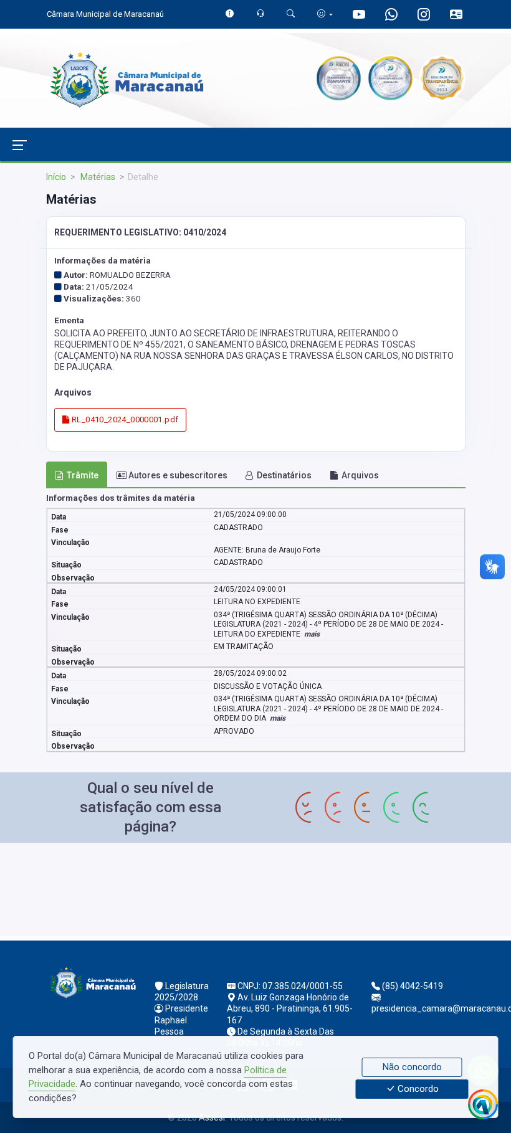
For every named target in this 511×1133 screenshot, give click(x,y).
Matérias (97, 177)
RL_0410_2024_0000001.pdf (124, 419)
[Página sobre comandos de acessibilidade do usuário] (325, 14)
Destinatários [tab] (284, 475)
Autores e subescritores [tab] (177, 475)
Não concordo (412, 1067)
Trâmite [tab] (82, 475)
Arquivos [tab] (360, 475)
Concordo (417, 1089)
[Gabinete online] (456, 16)
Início (56, 177)
